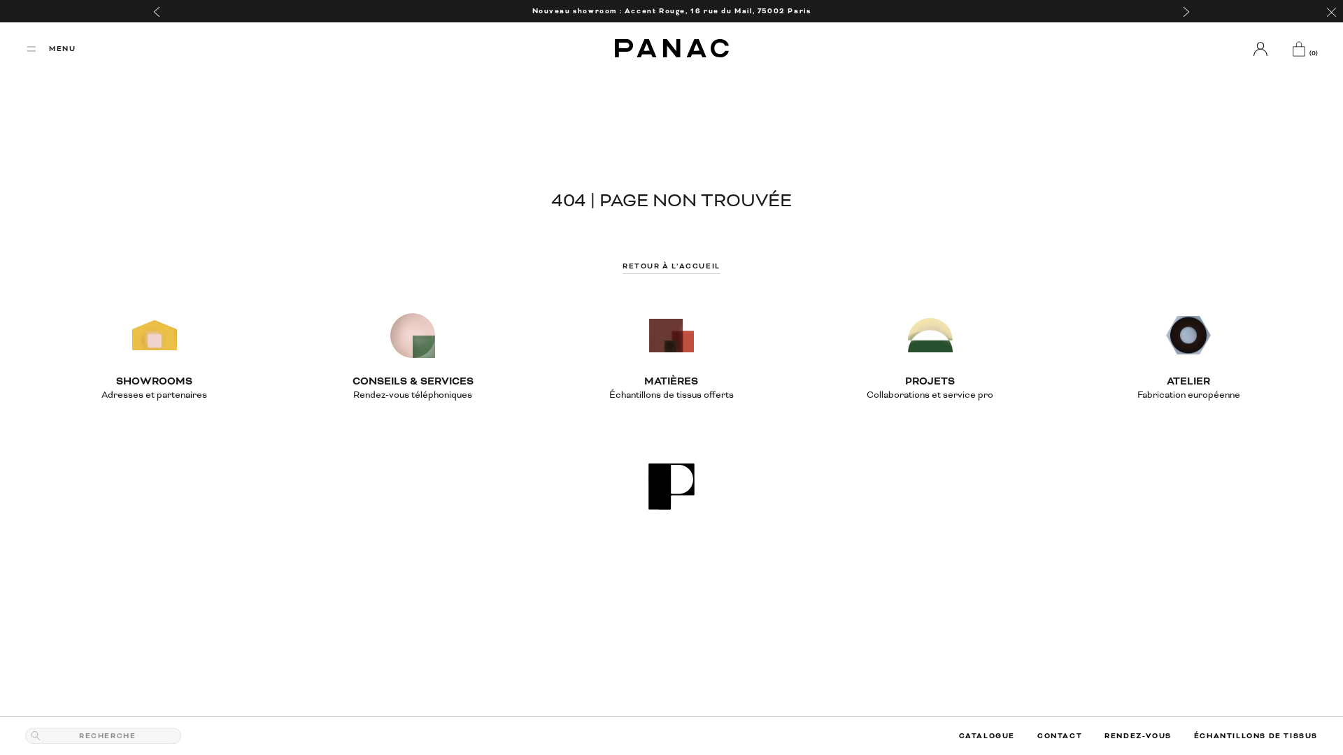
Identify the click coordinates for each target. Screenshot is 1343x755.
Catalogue (987, 735)
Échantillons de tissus (1256, 735)
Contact (1059, 735)
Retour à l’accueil (671, 266)
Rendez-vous (1138, 735)
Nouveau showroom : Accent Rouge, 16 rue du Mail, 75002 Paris (671, 10)
